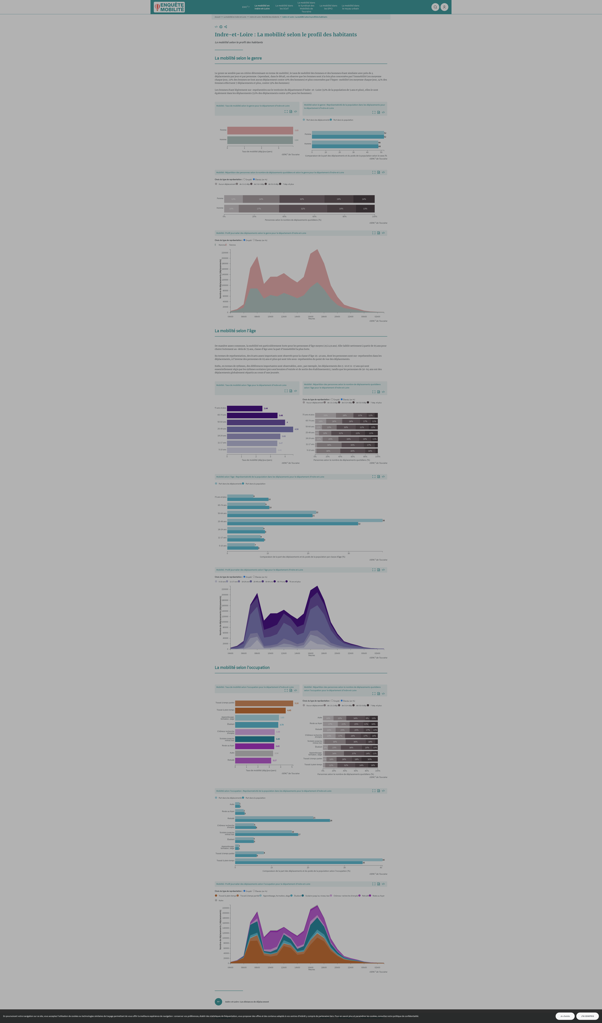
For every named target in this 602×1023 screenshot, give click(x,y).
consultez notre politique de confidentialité (398, 1016)
